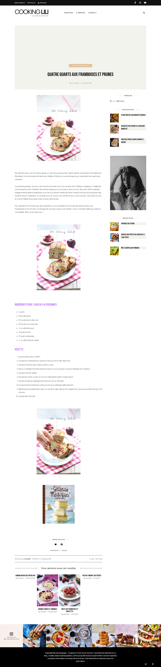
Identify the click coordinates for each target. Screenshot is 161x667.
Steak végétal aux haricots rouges (133, 115)
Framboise (54, 550)
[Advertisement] (80, 42)
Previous (15, 590)
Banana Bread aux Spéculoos (25, 575)
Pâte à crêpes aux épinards (130, 248)
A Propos (80, 13)
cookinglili (75, 83)
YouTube (145, 2)
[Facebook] (61, 544)
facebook (135, 2)
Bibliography (20, 3)
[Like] (55, 544)
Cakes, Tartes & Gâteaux (80, 65)
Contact (92, 13)
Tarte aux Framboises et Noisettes (69, 610)
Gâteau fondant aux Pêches (91, 575)
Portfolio (31, 3)
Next (102, 590)
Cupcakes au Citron (127, 223)
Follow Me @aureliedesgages (11, 638)
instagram (140, 2)
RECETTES (68, 13)
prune (64, 550)
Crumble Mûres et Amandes (47, 609)
